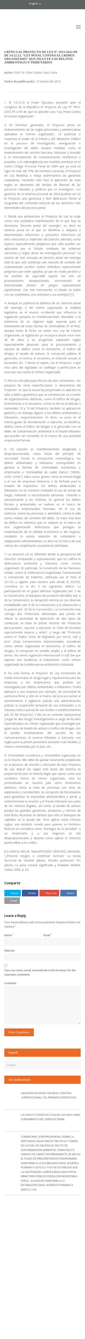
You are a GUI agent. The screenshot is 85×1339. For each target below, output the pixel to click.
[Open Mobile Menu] (78, 27)
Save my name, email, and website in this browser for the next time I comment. (40, 972)
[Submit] (77, 1065)
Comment (10, 983)
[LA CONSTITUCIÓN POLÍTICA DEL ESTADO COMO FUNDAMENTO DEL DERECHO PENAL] (11, 1120)
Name (8, 935)
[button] (12, 893)
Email (47, 935)
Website (9, 950)
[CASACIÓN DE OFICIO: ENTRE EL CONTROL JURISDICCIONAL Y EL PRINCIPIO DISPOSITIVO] (11, 1098)
